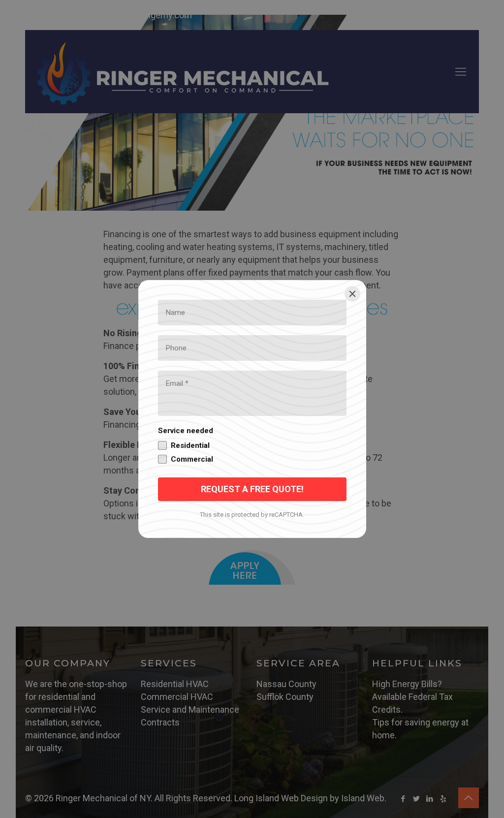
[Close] (352, 294)
